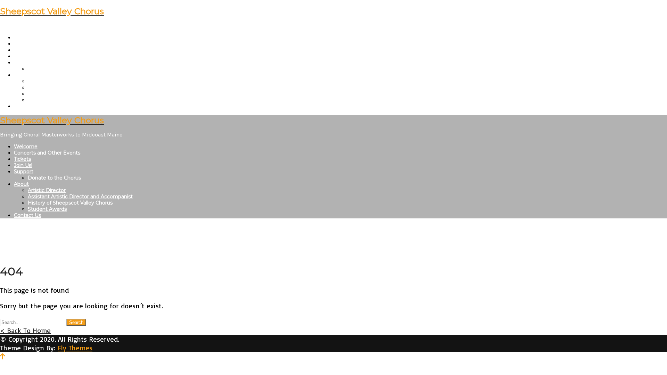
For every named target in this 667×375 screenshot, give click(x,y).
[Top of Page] (2, 356)
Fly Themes (75, 347)
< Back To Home (25, 330)
